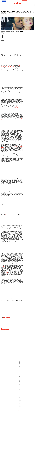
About (19, 362)
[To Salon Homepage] (17, 3)
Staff (19, 363)
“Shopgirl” (17, 106)
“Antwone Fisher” (15, 146)
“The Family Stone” (11, 66)
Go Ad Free (19, 372)
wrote (7, 272)
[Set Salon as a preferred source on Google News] (21, 31)
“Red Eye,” (6, 66)
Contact (20, 364)
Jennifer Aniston (3, 326)
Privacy (20, 365)
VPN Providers (19, 410)
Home (19, 361)
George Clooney (7, 214)
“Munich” (3, 266)
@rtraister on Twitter (4, 320)
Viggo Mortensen (18, 107)
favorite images (7, 154)
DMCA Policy (19, 412)
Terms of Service (20, 367)
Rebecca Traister (6, 317)
